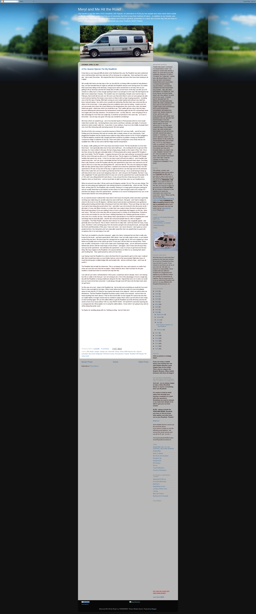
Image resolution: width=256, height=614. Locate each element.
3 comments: (105, 349)
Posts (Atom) (94, 366)
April (158, 322)
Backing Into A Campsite (160, 496)
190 (88, 351)
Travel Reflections (158, 468)
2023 (157, 299)
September (160, 314)
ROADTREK (157, 451)
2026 (157, 291)
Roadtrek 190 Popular (137, 354)
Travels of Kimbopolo (159, 470)
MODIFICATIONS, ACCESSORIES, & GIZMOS (162, 222)
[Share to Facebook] (119, 349)
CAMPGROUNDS (158, 225)
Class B (138, 351)
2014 (157, 341)
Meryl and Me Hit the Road (99, 9)
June (158, 320)
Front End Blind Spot (159, 481)
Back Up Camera (158, 493)
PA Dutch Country (108, 354)
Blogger (154, 609)
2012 (157, 346)
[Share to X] (117, 349)
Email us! (156, 421)
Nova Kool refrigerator (95, 354)
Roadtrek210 (157, 460)
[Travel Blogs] (86, 602)
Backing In (156, 484)
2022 (157, 301)
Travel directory (85, 604)
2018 (157, 312)
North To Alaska (158, 453)
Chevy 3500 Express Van (128, 351)
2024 (157, 296)
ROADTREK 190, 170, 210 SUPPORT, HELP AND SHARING (163, 447)
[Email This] (113, 349)
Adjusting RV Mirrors (159, 479)
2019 (157, 309)
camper (96, 351)
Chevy (117, 351)
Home (115, 362)
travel (87, 356)
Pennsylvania (119, 354)
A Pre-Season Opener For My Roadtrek (99, 69)
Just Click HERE (158, 597)
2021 (157, 304)
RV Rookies (156, 463)
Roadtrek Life (157, 458)
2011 (157, 349)
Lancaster (85, 354)
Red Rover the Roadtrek (160, 456)
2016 (157, 335)
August (159, 317)
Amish (92, 351)
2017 (157, 333)
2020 (157, 307)
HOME (155, 228)
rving (83, 356)
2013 (157, 343)
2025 (157, 294)
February (160, 329)
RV (145, 354)
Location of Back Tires (160, 489)
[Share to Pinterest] (121, 349)
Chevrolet (111, 351)
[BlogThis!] (115, 349)
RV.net (155, 465)
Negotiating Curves (159, 486)
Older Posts (143, 362)
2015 (157, 338)
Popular (126, 354)
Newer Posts (87, 362)
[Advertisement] (162, 530)
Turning (155, 491)
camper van (103, 351)
